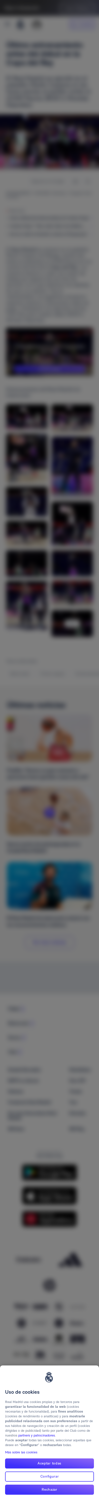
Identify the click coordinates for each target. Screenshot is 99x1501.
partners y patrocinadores (36, 1435)
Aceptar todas (49, 1463)
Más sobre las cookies (21, 1452)
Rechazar (49, 1489)
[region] (49, 1433)
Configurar (49, 1476)
